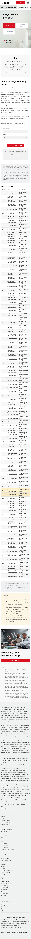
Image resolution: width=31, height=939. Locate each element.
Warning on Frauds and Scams (8, 905)
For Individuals (4, 845)
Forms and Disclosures (6, 907)
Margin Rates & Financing (8, 7)
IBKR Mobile (4, 835)
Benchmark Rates (22, 25)
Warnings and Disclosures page (9, 778)
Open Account (20, 2)
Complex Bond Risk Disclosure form (10, 797)
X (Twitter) (5, 893)
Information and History (6, 870)
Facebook (5, 885)
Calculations (9, 32)
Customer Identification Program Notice (10, 903)
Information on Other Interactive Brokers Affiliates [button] (14, 932)
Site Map (3, 910)
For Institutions (4, 847)
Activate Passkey (5, 855)
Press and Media (5, 876)
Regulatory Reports (5, 878)
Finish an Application (6, 822)
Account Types (4, 824)
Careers (3, 868)
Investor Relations (5, 872)
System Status (4, 853)
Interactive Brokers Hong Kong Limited (15, 917)
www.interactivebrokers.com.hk (13, 927)
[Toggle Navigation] (27, 2)
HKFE (27, 921)
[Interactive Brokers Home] (5, 2)
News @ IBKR (4, 874)
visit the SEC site (5, 801)
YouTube (5, 895)
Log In (2, 818)
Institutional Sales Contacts (7, 849)
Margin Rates (9, 25)
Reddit (4, 891)
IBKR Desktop (4, 833)
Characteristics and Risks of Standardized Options (13, 768)
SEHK (20, 921)
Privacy (2, 908)
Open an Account (5, 820)
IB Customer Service (20, 772)
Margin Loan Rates (5, 786)
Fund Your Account (5, 843)
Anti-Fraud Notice (5, 901)
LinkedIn (5, 889)
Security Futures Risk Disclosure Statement (11, 793)
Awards (3, 866)
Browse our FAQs (5, 851)
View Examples (15, 88)
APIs (2, 837)
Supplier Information (6, 860)
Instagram (5, 887)
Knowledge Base (21, 619)
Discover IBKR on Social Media (8, 883)
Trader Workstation (5, 832)
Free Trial (3, 826)
